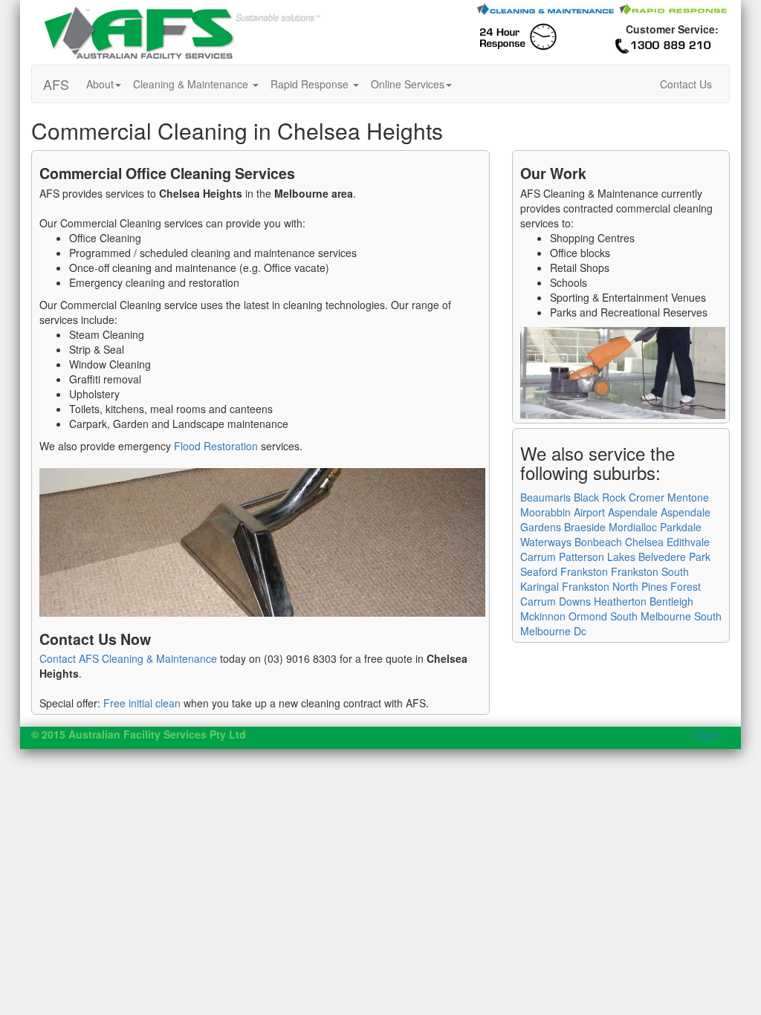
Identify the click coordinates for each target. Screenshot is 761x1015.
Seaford (538, 571)
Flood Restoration (216, 445)
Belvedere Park (674, 556)
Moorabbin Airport (562, 512)
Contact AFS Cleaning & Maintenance (128, 658)
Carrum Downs (555, 601)
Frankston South (650, 571)
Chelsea (644, 541)
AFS (56, 84)
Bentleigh (671, 601)
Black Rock (600, 497)
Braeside (585, 526)
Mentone (688, 497)
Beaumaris (545, 497)
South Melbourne (650, 616)
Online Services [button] (407, 84)
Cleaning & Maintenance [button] (192, 84)
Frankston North (600, 586)
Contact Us (686, 84)
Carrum (538, 556)
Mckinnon (543, 616)
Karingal (539, 586)
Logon (707, 734)
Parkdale (681, 526)
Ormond (588, 616)
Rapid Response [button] (311, 84)
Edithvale (688, 541)
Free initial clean (142, 702)
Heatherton (620, 601)
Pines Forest (671, 586)
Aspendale (633, 512)
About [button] (100, 84)
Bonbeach (598, 541)
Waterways (545, 541)
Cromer (646, 497)
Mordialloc (633, 526)
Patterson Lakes (597, 556)
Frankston (584, 571)
